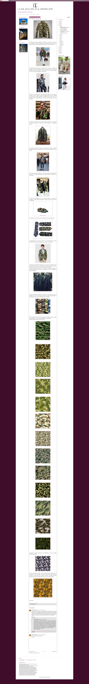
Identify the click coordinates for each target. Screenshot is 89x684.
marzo (61, 35)
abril (60, 36)
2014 (60, 21)
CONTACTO (37, 14)
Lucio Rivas (35, 619)
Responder (33, 616)
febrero (61, 34)
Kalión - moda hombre (34, 634)
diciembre (61, 45)
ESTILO (24, 14)
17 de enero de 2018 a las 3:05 (41, 634)
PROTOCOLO (27, 14)
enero (61, 26)
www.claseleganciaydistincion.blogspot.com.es (25, 665)
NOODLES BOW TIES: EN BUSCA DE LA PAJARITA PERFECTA (64, 27)
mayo (60, 37)
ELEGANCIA (20, 14)
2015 (60, 22)
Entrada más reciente (32, 651)
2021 (60, 48)
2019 (60, 46)
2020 (60, 47)
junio (60, 38)
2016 (60, 23)
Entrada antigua (54, 651)
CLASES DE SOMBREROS (63, 30)
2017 (60, 24)
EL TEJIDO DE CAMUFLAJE (63, 29)
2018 (60, 25)
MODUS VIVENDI (33, 14)
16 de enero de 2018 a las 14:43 (42, 619)
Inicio (43, 651)
